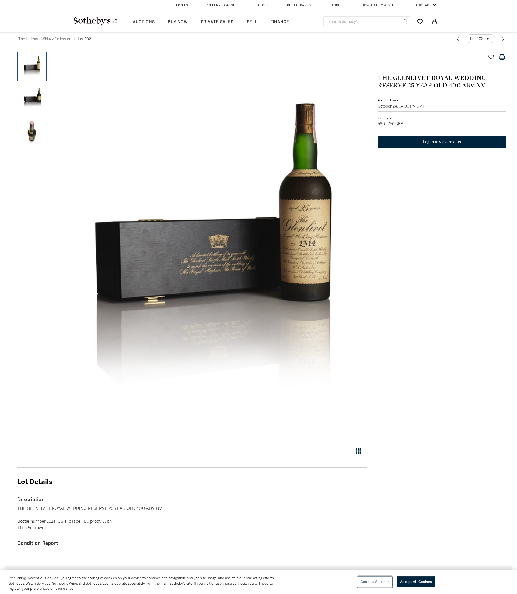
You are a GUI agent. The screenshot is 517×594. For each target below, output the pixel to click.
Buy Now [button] (178, 22)
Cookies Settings (375, 581)
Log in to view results (442, 142)
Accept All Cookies (416, 581)
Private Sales (217, 22)
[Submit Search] (405, 21)
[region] (258, 582)
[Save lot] (491, 57)
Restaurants (299, 5)
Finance (279, 22)
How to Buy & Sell (379, 5)
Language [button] (423, 5)
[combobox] (367, 21)
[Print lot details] (502, 57)
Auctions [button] (144, 22)
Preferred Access (223, 5)
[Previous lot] (458, 38)
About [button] (263, 5)
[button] (212, 246)
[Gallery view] (358, 451)
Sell (252, 22)
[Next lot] (503, 38)
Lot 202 (84, 39)
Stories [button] (336, 5)
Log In (182, 5)
